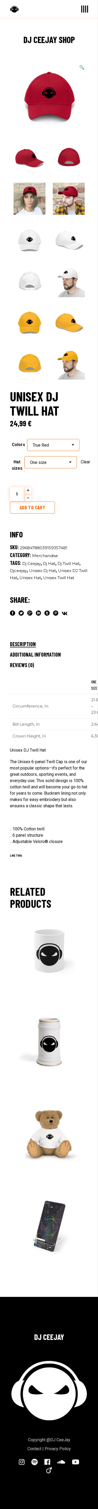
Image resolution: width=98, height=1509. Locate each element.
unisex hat (30, 577)
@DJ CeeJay (58, 1439)
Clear (85, 461)
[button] (82, 67)
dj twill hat (68, 563)
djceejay (18, 570)
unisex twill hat (58, 577)
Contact (34, 1448)
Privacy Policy (58, 1448)
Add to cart (32, 507)
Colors (18, 444)
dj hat (49, 563)
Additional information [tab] (35, 654)
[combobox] (53, 445)
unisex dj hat (42, 570)
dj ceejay (31, 563)
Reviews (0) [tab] (22, 665)
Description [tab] (23, 644)
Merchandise (45, 555)
